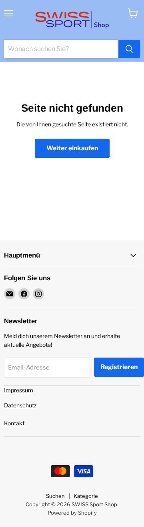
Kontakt (14, 423)
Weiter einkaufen (72, 148)
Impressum (18, 390)
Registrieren (119, 367)
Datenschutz (20, 405)
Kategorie (86, 496)
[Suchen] (129, 49)
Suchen (55, 496)
